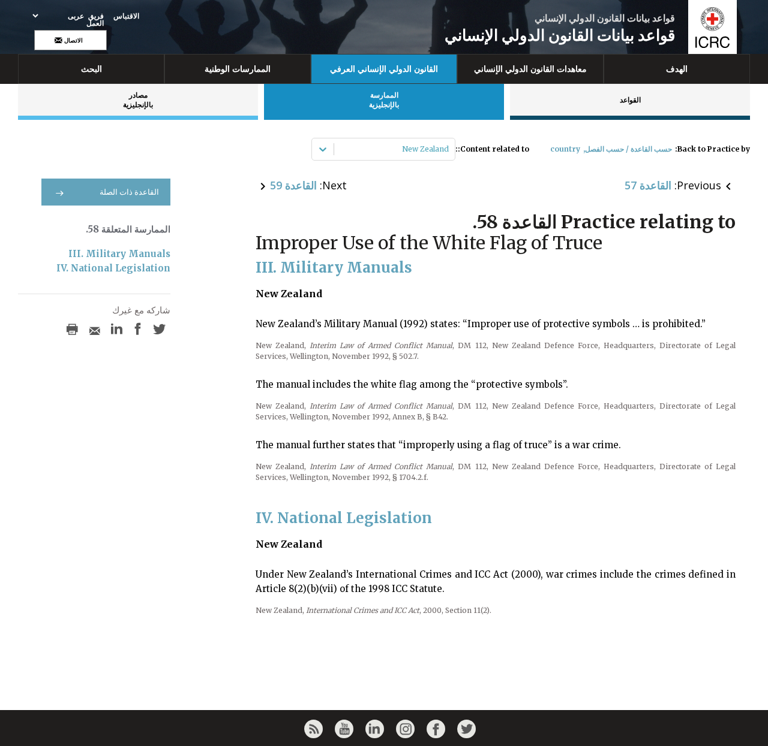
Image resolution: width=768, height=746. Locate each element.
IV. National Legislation (113, 268)
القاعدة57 (648, 185)
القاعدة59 (293, 185)
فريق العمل (95, 20)
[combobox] (448, 149)
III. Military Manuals (119, 253)
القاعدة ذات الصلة (129, 192)
